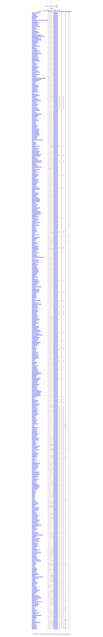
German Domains (58, 634)
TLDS (65, 11)
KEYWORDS (69, 11)
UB (61, 11)
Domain (39, 11)
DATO (56, 11)
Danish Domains (36, 634)
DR (48, 11)
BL (52, 11)
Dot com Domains (51, 634)
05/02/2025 (55, 12)
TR (49, 11)
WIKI (63, 11)
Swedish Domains (43, 634)
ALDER (59, 11)
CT (50, 11)
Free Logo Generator (66, 634)
